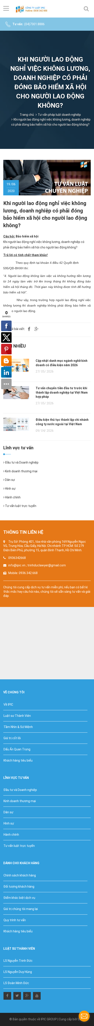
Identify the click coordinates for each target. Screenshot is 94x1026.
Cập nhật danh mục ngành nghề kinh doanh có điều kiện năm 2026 (61, 363)
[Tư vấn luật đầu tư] (33, 9)
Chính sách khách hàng (19, 875)
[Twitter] (17, 995)
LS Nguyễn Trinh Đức (18, 960)
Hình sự (10, 488)
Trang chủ (27, 114)
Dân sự (9, 480)
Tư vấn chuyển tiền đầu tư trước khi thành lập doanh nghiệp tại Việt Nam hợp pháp (62, 392)
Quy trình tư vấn (14, 920)
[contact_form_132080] (84, 1016)
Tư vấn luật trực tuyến (20, 506)
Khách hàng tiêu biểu (18, 760)
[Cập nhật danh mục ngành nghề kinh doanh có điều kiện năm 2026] (16, 365)
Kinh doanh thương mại (20, 471)
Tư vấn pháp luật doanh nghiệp (59, 114)
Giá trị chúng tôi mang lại (20, 909)
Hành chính (12, 497)
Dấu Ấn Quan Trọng (16, 749)
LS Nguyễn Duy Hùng (17, 972)
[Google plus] (27, 995)
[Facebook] (7, 995)
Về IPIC (8, 704)
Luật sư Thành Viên (17, 715)
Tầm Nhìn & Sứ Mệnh (18, 727)
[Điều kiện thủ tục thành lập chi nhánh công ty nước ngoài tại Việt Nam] (16, 424)
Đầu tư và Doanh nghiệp (21, 462)
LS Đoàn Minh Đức (16, 983)
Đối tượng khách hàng (18, 886)
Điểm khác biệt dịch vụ (19, 897)
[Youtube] (36, 995)
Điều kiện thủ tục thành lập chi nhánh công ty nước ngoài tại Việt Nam (62, 422)
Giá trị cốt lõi (12, 738)
